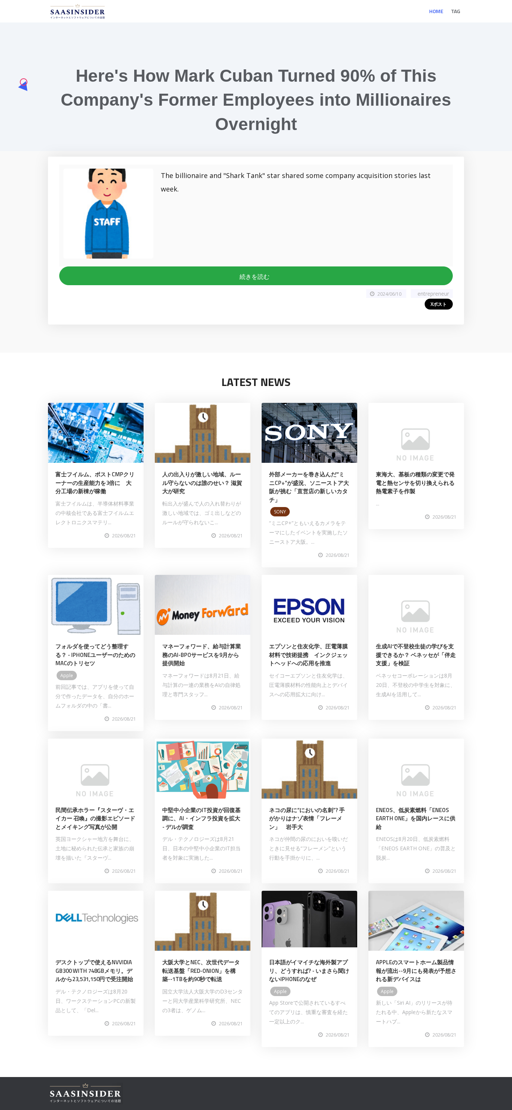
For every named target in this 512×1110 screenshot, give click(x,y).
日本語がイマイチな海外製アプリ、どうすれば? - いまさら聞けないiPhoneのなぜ (309, 970)
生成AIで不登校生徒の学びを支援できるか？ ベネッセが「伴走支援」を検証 (416, 654)
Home (436, 11)
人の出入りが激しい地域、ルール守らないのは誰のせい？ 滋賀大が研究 (202, 482)
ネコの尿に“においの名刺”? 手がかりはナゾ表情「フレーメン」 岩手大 (307, 818)
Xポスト (439, 304)
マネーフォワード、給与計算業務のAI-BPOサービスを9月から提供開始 (201, 654)
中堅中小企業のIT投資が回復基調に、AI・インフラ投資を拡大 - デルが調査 (201, 818)
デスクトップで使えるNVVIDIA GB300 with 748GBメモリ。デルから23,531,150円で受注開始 (94, 970)
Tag (455, 11)
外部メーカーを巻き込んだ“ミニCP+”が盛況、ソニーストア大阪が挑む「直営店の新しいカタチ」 (309, 487)
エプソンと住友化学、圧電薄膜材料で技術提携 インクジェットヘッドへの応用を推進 (308, 654)
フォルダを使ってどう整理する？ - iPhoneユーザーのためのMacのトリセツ (95, 654)
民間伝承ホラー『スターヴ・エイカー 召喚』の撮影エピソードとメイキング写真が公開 (95, 818)
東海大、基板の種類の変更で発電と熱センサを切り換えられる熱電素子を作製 (415, 482)
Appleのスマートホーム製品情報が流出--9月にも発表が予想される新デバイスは (416, 970)
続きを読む (256, 276)
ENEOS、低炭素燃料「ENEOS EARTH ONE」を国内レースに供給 (415, 818)
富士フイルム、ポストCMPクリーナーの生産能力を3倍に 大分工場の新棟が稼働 (95, 482)
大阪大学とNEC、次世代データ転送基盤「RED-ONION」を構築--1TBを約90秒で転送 (201, 970)
